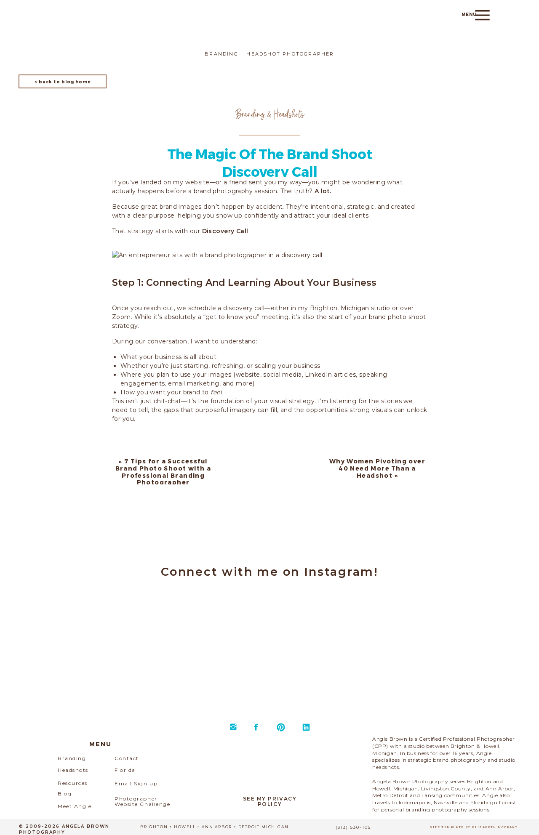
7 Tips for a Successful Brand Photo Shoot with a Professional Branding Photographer (163, 471)
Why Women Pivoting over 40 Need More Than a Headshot (377, 468)
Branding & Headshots (270, 113)
